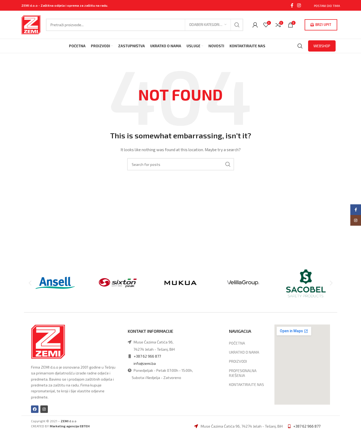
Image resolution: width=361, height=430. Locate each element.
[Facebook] (34, 409)
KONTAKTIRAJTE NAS (246, 384)
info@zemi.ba (145, 363)
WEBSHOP (321, 46)
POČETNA (237, 343)
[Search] (300, 46)
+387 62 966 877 (147, 356)
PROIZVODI (238, 361)
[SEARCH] (237, 25)
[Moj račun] (255, 24)
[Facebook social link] (292, 5)
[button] (30, 283)
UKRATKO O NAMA (244, 352)
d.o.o (68, 421)
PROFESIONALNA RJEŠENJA (243, 373)
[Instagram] (44, 409)
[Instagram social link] (298, 5)
